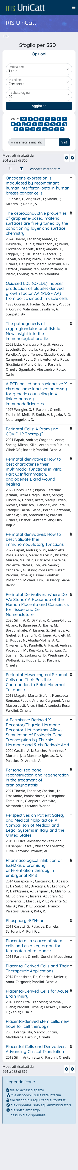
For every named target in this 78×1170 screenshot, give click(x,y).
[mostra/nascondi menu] (74, 7)
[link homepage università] (25, 7)
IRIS (5, 36)
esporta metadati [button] (43, 169)
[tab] (11, 168)
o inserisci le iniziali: (26, 142)
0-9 (23, 119)
